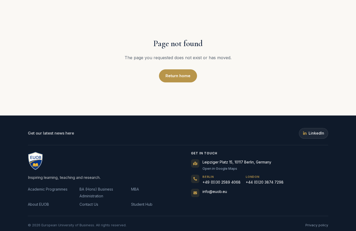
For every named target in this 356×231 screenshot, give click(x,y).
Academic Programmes (47, 189)
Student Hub (141, 204)
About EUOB (38, 204)
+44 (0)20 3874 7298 (265, 180)
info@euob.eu (214, 191)
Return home (178, 75)
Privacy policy (316, 225)
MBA (135, 189)
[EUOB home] (35, 160)
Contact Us (88, 204)
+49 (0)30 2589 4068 (221, 180)
